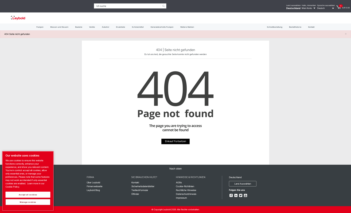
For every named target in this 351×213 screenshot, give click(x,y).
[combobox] (127, 6)
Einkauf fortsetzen (175, 141)
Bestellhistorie (295, 27)
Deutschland (293, 8)
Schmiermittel (138, 27)
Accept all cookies (28, 195)
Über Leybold (93, 182)
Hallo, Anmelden (309, 5)
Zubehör (105, 27)
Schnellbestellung (274, 27)
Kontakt (311, 27)
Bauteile (78, 27)
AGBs (179, 182)
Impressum (181, 197)
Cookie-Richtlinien (185, 186)
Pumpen (40, 27)
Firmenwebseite (94, 186)
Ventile (92, 27)
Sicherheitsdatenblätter (142, 186)
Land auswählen (293, 5)
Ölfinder (135, 194)
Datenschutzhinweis (186, 194)
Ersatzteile (120, 27)
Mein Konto (307, 8)
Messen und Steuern (59, 27)
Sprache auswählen (326, 5)
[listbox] (326, 8)
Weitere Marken (187, 27)
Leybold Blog (93, 190)
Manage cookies (28, 202)
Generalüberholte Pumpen (162, 27)
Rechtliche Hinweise (186, 190)
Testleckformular (139, 190)
